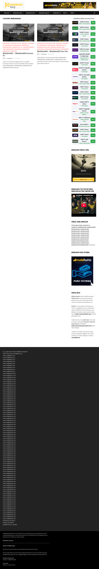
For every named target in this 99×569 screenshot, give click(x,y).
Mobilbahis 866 (51, 45)
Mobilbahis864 (40, 43)
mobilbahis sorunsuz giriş (57, 47)
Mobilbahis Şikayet (44, 13)
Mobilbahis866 (48, 49)
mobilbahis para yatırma (43, 47)
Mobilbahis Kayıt (30, 13)
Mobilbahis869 (17, 49)
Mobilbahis (25, 43)
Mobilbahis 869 (17, 45)
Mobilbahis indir (7, 47)
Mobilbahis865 (40, 49)
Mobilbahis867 (6, 43)
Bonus (65, 13)
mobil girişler (9, 58)
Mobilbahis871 (6, 51)
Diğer (72, 13)
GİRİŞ (93, 22)
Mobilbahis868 (9, 49)
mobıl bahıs (14, 51)
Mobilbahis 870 (25, 45)
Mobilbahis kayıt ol (17, 47)
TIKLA (93, 28)
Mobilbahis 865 (43, 45)
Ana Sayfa (6, 13)
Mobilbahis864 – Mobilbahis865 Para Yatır (52, 51)
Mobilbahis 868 (9, 45)
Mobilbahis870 (25, 49)
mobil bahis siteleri (16, 43)
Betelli (73, 306)
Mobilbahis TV (57, 13)
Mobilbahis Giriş (17, 13)
